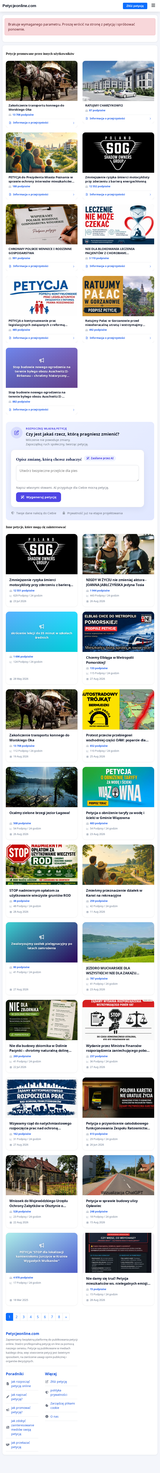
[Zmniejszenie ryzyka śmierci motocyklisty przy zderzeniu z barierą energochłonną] (118, 165)
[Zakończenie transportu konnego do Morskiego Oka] (42, 94)
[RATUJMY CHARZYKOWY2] (118, 92)
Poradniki (15, 1373)
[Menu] (153, 6)
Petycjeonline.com (19, 6)
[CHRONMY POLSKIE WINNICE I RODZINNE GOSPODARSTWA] (42, 237)
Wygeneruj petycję (41, 497)
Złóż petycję (135, 5)
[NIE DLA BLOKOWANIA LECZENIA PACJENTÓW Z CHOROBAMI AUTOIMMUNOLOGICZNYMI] (118, 237)
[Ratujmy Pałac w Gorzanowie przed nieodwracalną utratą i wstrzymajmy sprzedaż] (118, 309)
